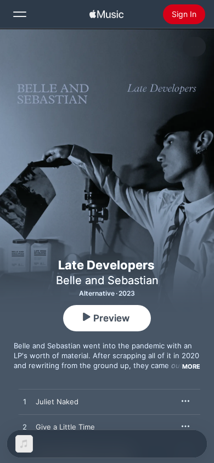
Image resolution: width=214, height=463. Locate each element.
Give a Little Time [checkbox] (65, 426)
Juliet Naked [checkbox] (57, 401)
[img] (106, 14)
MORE (191, 366)
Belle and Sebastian (107, 280)
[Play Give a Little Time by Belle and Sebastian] (25, 427)
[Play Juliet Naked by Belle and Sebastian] (25, 402)
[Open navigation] (20, 14)
